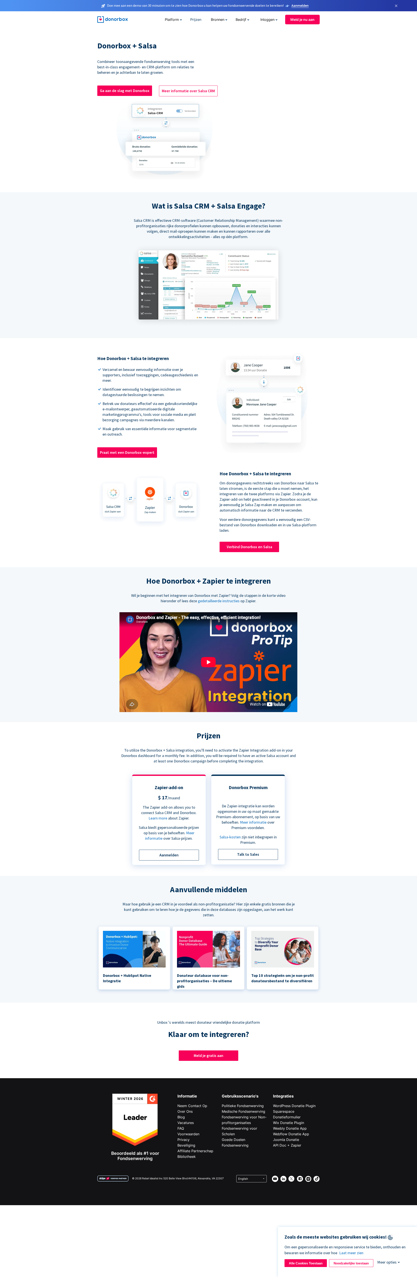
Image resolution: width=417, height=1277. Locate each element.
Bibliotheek (186, 1156)
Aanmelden (300, 5)
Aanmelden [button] (169, 854)
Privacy (183, 1139)
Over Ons (185, 1111)
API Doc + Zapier (287, 1145)
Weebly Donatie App (290, 1128)
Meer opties (387, 1262)
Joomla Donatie (286, 1139)
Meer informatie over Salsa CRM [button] (188, 90)
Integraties (283, 1096)
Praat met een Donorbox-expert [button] (127, 452)
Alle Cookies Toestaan (306, 1263)
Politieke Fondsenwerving (243, 1106)
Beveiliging (186, 1145)
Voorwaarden (188, 1134)
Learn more (158, 818)
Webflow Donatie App (291, 1134)
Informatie (187, 1096)
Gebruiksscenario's (240, 1096)
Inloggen (267, 19)
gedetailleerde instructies (219, 600)
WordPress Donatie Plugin (294, 1106)
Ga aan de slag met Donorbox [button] (124, 90)
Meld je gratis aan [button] (208, 1055)
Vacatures (185, 1123)
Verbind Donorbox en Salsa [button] (249, 546)
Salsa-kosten (230, 836)
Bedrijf (241, 19)
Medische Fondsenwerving (243, 1111)
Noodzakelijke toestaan (351, 1263)
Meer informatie (253, 822)
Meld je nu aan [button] (302, 19)
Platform (172, 19)
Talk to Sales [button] (248, 854)
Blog (181, 1117)
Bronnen (217, 19)
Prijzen (195, 19)
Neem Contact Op (192, 1106)
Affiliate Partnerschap (195, 1151)
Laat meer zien (351, 1252)
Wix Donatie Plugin (288, 1123)
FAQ (180, 1128)
